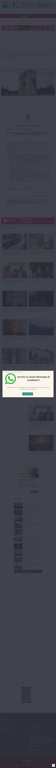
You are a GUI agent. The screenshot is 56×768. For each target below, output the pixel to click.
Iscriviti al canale (27, 394)
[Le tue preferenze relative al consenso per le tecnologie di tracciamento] (53, 765)
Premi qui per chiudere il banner (13, 372)
